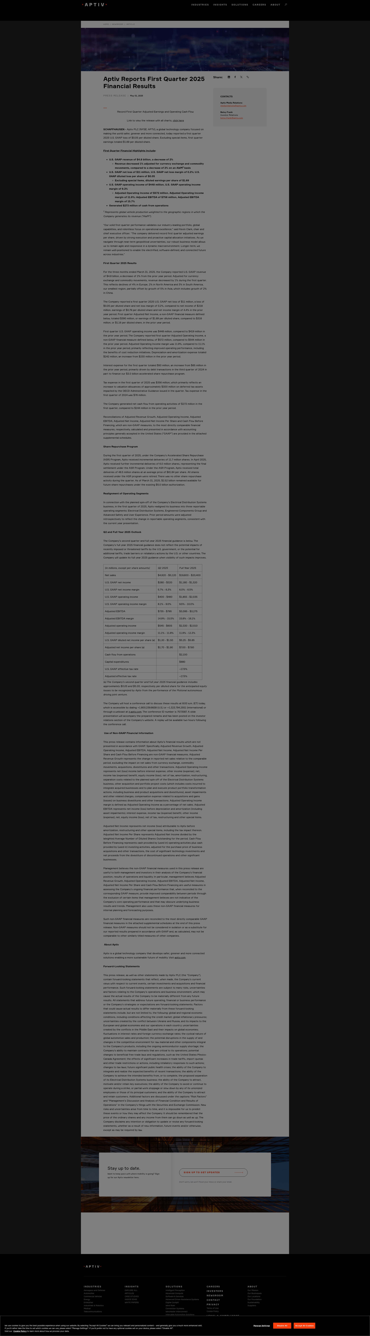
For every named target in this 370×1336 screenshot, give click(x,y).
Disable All (282, 1325)
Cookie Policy (20, 1331)
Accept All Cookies (304, 1325)
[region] (185, 1326)
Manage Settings (262, 1325)
